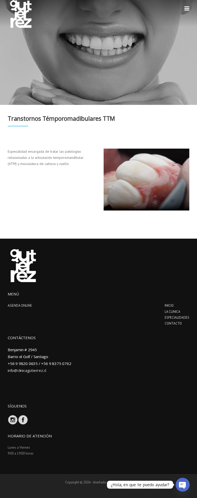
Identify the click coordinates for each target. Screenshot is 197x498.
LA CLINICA (172, 311)
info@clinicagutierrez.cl (27, 370)
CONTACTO (173, 323)
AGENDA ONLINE (20, 305)
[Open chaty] (183, 485)
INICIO (169, 305)
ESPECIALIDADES (177, 317)
